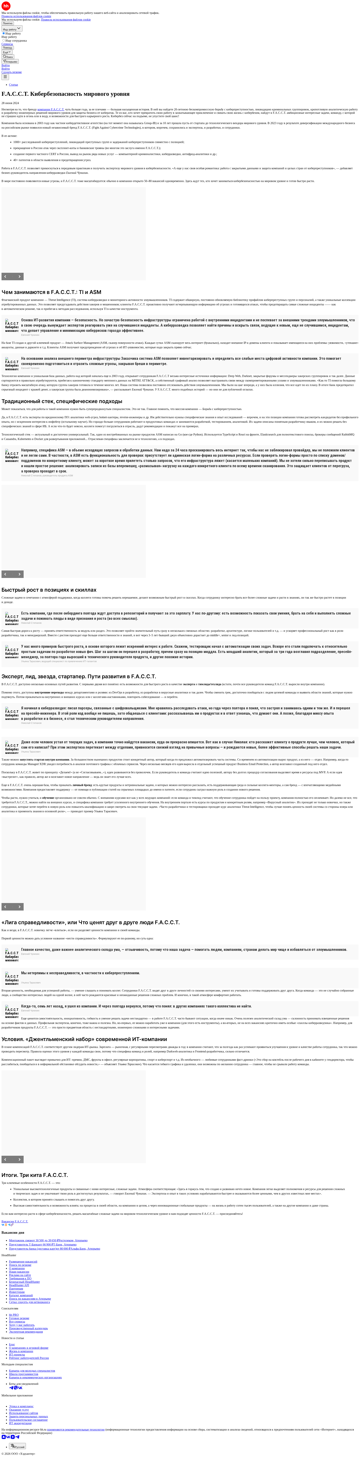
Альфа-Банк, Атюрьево (85, 1248)
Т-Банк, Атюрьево (64, 1244)
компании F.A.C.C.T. (51, 109)
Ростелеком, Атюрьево (73, 1240)
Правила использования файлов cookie (66, 19)
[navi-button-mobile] (5, 77)
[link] (8, 56)
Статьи (13, 84)
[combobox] (17, 1446)
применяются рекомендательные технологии (76, 1429)
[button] (6, 65)
